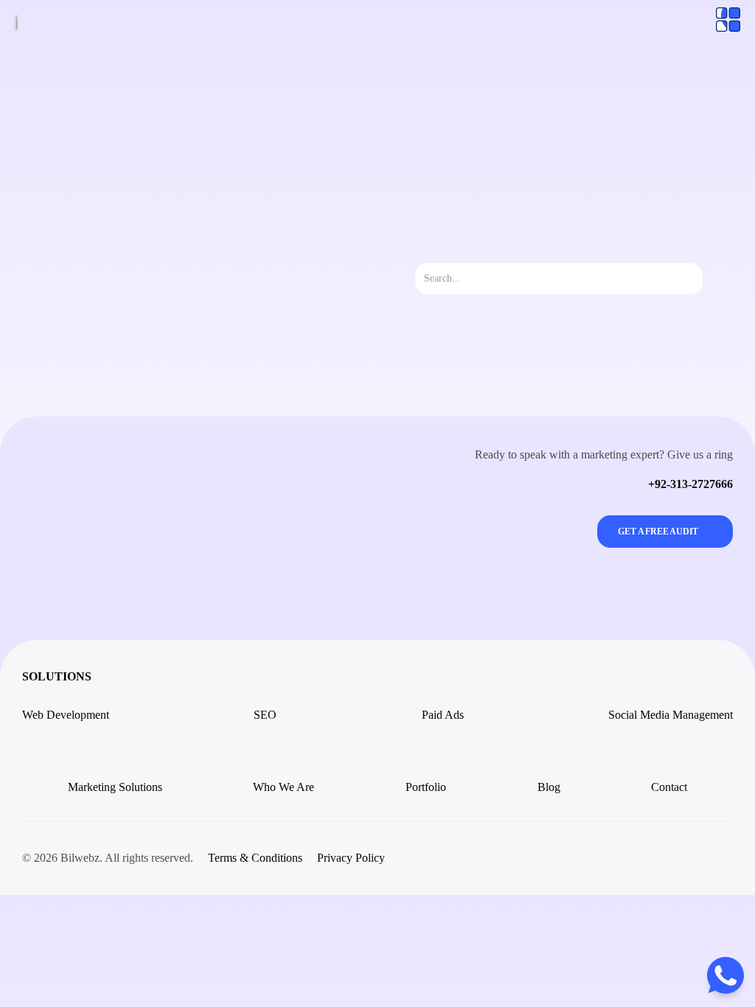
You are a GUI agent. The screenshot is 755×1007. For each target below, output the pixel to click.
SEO (265, 714)
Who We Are (283, 787)
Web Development (65, 714)
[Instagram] (652, 858)
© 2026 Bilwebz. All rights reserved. (107, 857)
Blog (548, 787)
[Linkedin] (718, 858)
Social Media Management (670, 714)
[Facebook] (685, 858)
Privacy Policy (351, 857)
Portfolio (426, 787)
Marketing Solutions (115, 787)
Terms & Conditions (255, 857)
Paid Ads (443, 714)
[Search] (716, 278)
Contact (669, 787)
